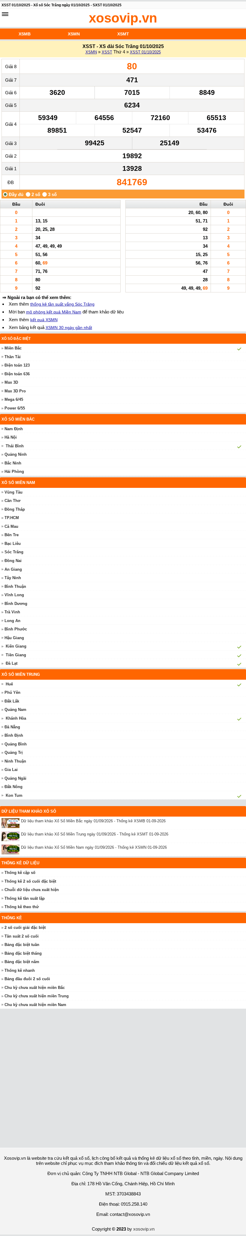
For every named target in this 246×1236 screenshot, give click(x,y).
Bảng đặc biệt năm (21, 961)
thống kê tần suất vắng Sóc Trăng (62, 304)
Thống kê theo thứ (21, 907)
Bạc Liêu (12, 543)
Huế (9, 684)
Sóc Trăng (13, 552)
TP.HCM (11, 517)
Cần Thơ (12, 500)
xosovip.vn (123, 18)
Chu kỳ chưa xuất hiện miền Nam (35, 1004)
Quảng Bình (15, 744)
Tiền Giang (16, 655)
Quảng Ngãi (15, 778)
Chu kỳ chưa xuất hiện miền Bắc (34, 987)
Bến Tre (11, 535)
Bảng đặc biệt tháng (23, 953)
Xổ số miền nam (18, 482)
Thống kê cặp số (19, 872)
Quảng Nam (15, 709)
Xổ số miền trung (21, 674)
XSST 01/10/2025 (145, 52)
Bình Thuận (15, 586)
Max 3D (11, 382)
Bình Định (13, 735)
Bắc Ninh (12, 463)
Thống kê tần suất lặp (24, 898)
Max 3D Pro (15, 391)
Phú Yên (12, 692)
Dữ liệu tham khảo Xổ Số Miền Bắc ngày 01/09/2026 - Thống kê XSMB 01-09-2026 (93, 821)
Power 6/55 (14, 408)
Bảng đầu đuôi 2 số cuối (27, 979)
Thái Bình (15, 446)
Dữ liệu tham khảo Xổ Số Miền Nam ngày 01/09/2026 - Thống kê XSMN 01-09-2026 (94, 847)
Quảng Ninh (15, 454)
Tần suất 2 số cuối (21, 936)
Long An (12, 620)
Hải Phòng (14, 471)
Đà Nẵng (12, 727)
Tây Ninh (12, 578)
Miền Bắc (13, 348)
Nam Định (13, 429)
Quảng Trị (13, 752)
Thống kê (12, 918)
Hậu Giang (14, 638)
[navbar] (5, 14)
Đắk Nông (13, 786)
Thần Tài (12, 357)
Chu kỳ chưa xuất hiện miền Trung (36, 996)
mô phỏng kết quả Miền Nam (53, 312)
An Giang (13, 569)
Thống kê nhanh (19, 970)
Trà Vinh (12, 612)
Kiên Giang (16, 646)
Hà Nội (10, 437)
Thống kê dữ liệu (20, 863)
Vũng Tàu (13, 492)
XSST (107, 52)
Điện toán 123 (17, 365)
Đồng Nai (13, 560)
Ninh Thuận (15, 761)
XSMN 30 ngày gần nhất (69, 327)
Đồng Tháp (14, 509)
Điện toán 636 (17, 374)
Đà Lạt (11, 663)
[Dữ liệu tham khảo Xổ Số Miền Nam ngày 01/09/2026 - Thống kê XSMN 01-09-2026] (11, 849)
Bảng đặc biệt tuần (21, 944)
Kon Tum (14, 795)
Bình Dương (15, 603)
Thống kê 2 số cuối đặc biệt (30, 881)
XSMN (74, 34)
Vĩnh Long (14, 595)
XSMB (25, 34)
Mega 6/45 (13, 399)
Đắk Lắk (11, 701)
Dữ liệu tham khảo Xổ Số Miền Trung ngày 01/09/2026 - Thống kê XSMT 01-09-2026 (94, 834)
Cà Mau (11, 526)
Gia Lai (11, 769)
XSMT (123, 34)
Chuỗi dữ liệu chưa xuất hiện (31, 889)
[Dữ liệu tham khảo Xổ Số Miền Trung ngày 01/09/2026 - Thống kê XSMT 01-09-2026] (11, 836)
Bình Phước (15, 629)
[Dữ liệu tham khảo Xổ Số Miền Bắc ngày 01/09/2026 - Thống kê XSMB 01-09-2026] (11, 823)
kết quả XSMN (44, 319)
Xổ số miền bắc (18, 419)
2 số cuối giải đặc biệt (25, 927)
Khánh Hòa (16, 718)
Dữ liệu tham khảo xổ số (29, 811)
